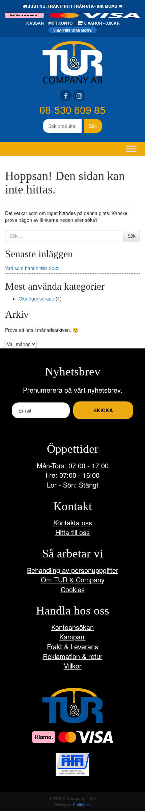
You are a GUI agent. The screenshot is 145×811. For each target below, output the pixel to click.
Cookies (73, 589)
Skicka (103, 410)
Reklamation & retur (73, 656)
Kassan (35, 23)
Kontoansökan (72, 627)
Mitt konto (60, 23)
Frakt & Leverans (72, 646)
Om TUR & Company (73, 579)
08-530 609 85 (72, 109)
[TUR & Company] (72, 61)
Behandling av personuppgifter (72, 570)
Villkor (73, 666)
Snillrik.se (82, 804)
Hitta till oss (72, 532)
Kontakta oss (72, 522)
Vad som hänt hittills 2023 (32, 268)
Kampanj (72, 637)
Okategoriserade (36, 298)
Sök (93, 126)
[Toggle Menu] (131, 149)
